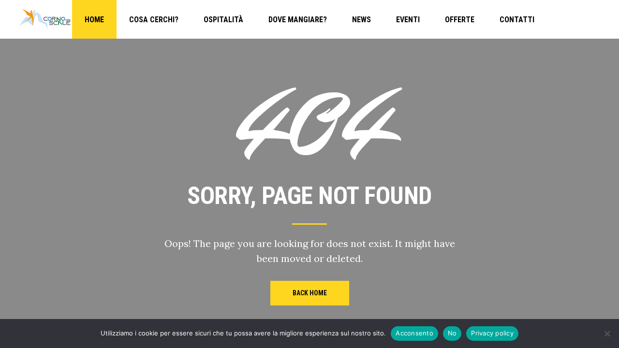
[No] (607, 333)
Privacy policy (492, 333)
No (452, 333)
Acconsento (414, 333)
